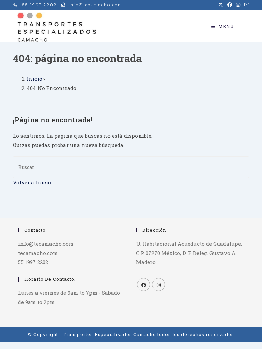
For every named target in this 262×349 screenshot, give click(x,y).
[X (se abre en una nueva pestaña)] (220, 4)
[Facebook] (143, 284)
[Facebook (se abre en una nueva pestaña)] (229, 4)
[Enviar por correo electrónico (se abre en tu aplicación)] (245, 4)
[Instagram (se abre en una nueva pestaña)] (238, 4)
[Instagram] (158, 284)
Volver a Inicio (32, 182)
